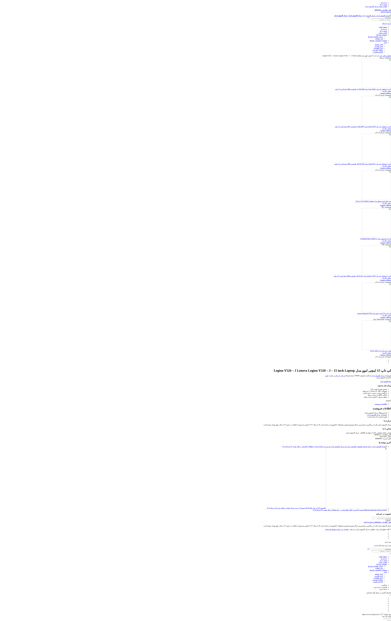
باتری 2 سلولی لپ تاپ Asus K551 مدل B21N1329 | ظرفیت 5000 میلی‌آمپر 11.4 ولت (362, 164)
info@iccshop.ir (386, 12)
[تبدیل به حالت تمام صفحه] (388, 618)
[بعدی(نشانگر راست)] (388, 620)
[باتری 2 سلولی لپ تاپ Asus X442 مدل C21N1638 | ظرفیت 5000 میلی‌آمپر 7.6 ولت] (376, 87)
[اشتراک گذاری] (386, 618)
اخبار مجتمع (379, 44)
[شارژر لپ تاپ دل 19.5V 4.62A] (376, 349)
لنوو (326, 376)
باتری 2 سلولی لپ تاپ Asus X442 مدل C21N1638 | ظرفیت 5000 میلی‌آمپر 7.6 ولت (363, 89)
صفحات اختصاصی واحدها (378, 40)
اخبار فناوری (378, 46)
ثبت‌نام (388, 520)
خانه (389, 56)
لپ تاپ (386, 56)
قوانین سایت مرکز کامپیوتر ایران (376, 6)
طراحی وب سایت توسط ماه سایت (336, 529)
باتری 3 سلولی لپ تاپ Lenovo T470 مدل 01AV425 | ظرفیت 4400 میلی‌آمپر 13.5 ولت (362, 276)
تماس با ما (383, 4)
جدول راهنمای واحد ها (375, 37)
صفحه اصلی (383, 27)
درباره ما (384, 2)
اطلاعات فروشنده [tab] (381, 404)
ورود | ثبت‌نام (386, 23)
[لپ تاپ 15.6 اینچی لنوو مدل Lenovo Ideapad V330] (376, 311)
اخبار (385, 42)
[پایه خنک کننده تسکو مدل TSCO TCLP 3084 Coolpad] (376, 199)
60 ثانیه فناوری (378, 52)
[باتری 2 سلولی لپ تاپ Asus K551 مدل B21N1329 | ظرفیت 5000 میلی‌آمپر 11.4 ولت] (376, 162)
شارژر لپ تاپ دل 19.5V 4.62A (380, 351)
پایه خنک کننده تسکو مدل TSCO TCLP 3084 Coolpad (373, 201)
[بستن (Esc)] (384, 618)
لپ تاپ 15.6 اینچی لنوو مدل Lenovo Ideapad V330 (374, 313)
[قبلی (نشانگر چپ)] (390, 620)
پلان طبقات (379, 39)
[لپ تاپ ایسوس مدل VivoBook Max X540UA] (376, 237)
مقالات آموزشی (377, 50)
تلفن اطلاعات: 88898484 (383, 10)
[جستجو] (390, 553)
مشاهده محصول (385, 93)
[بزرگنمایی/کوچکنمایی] (390, 618)
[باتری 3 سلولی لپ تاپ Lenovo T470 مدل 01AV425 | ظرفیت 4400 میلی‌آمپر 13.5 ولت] (376, 274)
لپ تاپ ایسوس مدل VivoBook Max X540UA (375, 239)
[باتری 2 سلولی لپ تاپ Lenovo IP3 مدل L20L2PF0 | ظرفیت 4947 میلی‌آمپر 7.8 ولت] (376, 125)
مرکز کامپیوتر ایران (377, 376)
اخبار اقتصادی (378, 48)
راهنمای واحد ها (381, 35)
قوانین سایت (382, 33)
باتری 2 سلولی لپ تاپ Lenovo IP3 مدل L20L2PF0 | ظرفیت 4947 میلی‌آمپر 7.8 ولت (363, 126)
